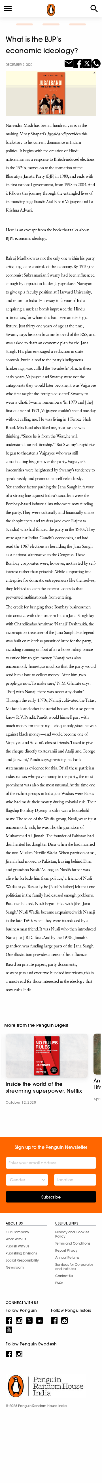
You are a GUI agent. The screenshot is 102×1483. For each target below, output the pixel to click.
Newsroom (15, 1267)
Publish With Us (17, 1246)
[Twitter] (87, 63)
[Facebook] (77, 63)
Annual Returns (67, 1257)
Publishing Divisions (21, 1253)
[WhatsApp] (96, 63)
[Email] (68, 63)
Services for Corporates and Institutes (74, 1266)
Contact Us (64, 1276)
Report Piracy (66, 1250)
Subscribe (51, 1197)
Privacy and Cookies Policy (72, 1234)
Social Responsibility (22, 1260)
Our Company (17, 1232)
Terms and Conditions (72, 1243)
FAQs (59, 1283)
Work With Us (16, 1239)
